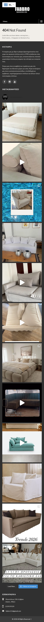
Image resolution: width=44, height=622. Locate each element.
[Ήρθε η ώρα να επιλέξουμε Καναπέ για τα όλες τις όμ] (22, 442)
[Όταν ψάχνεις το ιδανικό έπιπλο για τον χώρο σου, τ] (22, 162)
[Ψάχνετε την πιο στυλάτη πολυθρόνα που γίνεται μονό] (22, 322)
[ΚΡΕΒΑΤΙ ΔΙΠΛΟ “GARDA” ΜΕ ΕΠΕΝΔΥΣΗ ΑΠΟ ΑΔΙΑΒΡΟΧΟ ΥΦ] (22, 362)
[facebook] (4, 81)
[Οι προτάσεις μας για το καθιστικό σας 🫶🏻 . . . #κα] (22, 563)
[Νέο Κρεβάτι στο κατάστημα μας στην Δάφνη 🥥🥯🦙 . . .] (22, 122)
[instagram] (9, 81)
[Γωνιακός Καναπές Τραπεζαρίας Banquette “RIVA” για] (22, 402)
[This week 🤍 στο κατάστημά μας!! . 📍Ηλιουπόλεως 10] (22, 242)
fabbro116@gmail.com (13, 611)
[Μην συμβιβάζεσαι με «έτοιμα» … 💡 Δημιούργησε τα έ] (22, 523)
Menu (5, 21)
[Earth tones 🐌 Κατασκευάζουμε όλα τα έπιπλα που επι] (22, 482)
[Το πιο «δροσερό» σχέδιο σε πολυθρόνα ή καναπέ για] (22, 202)
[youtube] (14, 81)
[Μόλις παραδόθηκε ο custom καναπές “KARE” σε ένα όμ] (22, 282)
